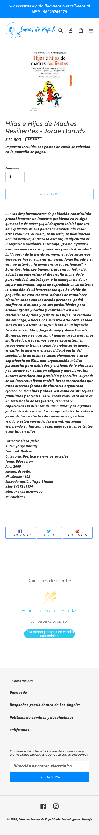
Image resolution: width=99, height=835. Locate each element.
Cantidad (12, 168)
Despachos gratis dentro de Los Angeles (45, 704)
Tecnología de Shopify (77, 819)
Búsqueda (18, 692)
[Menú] (91, 30)
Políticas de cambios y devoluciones (42, 717)
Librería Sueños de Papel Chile (40, 819)
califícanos (19, 729)
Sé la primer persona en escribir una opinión (49, 633)
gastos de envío (57, 146)
